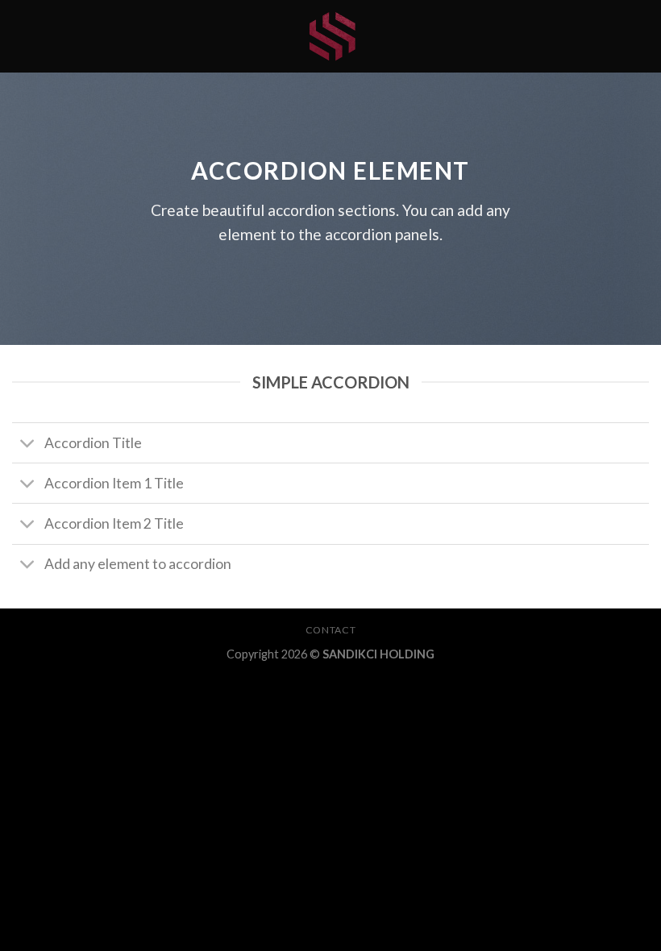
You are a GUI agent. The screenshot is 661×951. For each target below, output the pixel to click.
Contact (330, 630)
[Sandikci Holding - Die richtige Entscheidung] (330, 36)
